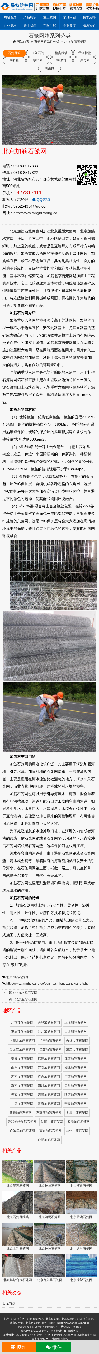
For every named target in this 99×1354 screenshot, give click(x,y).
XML (67, 1326)
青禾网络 (72, 1330)
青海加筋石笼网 (49, 1104)
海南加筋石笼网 (22, 1086)
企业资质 (69, 25)
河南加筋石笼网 (49, 1068)
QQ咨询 (43, 199)
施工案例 (49, 17)
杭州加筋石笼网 (77, 1131)
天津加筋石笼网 (49, 1022)
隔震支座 (68, 1334)
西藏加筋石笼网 (49, 1095)
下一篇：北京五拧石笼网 (19, 999)
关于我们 (29, 25)
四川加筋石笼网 (49, 1086)
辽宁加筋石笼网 (50, 1040)
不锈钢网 (56, 1334)
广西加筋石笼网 (75, 1077)
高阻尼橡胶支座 (83, 1334)
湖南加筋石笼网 (22, 1077)
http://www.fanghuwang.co (35, 213)
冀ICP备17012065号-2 (34, 1330)
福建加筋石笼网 (49, 1058)
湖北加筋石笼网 (75, 1068)
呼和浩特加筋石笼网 (22, 1122)
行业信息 (10, 25)
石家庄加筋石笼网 (49, 1113)
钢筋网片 (45, 1338)
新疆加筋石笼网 (21, 1113)
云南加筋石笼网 (22, 1095)
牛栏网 (46, 1334)
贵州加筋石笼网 (75, 1086)
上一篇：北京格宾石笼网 (19, 993)
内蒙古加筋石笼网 (22, 1040)
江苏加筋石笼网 (50, 1049)
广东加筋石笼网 (49, 1077)
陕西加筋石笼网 (75, 1095)
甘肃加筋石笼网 (22, 1104)
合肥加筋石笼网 (49, 1140)
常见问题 (69, 17)
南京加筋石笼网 (50, 1131)
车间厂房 (49, 25)
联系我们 (89, 25)
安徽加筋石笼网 (22, 1058)
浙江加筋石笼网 (77, 1049)
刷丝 (30, 1334)
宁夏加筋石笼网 (75, 1104)
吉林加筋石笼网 (77, 1040)
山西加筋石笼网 (75, 1031)
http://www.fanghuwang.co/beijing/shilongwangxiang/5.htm (48, 983)
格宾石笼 (21, 1334)
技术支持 (89, 17)
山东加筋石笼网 (22, 1068)
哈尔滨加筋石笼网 (22, 1131)
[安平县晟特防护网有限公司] (49, 6)
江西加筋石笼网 (75, 1058)
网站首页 (10, 17)
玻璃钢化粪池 (60, 1338)
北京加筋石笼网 (17, 977)
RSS (78, 1326)
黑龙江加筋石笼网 (22, 1049)
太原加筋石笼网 (77, 1113)
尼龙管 (38, 1334)
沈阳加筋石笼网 (52, 1122)
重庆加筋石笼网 (22, 1031)
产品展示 (29, 17)
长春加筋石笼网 (79, 1122)
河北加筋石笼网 (49, 1031)
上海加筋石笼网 (75, 1022)
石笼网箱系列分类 (46, 42)
